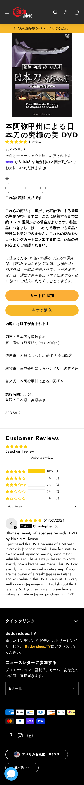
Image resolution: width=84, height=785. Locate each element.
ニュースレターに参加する (31, 662)
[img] (31, 520)
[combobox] (55, 14)
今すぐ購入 (42, 310)
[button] (7, 12)
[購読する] (73, 688)
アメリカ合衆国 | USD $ (40, 754)
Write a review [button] (42, 457)
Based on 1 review (20, 451)
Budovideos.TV (21, 633)
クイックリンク (20, 621)
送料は (10, 155)
